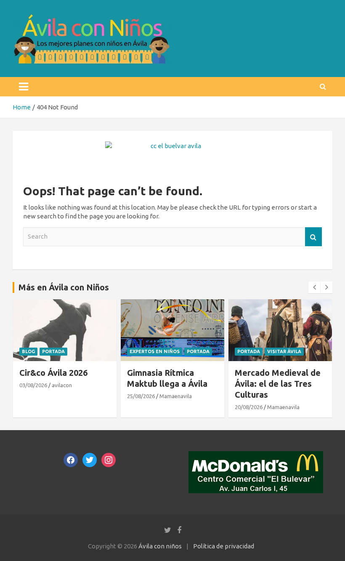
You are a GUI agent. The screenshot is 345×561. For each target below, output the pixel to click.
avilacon (62, 385)
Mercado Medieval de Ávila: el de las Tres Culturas (278, 383)
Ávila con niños (160, 546)
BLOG (28, 351)
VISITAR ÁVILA (284, 351)
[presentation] (314, 287)
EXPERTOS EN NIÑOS (155, 351)
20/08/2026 (249, 407)
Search (313, 236)
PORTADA (53, 351)
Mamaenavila (175, 396)
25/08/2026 (141, 396)
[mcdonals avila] (255, 455)
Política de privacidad (223, 546)
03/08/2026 (33, 385)
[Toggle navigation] (23, 86)
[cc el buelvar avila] (172, 145)
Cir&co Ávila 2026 (53, 373)
